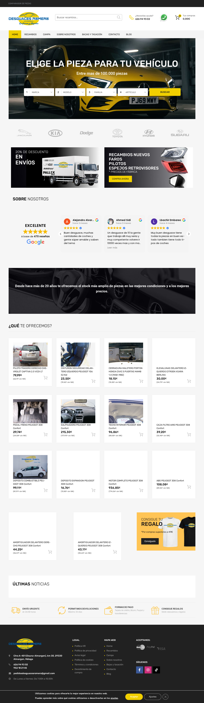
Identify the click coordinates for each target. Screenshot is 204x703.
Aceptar (134, 696)
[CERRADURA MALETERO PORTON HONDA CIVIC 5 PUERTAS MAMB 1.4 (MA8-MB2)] (126, 355)
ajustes (114, 698)
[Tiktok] (156, 669)
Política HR (80, 646)
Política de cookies (84, 660)
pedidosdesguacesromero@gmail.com (34, 673)
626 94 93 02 (142, 19)
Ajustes (153, 696)
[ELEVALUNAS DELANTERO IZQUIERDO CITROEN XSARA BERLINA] (174, 355)
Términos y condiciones (86, 664)
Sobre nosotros (66, 34)
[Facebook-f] (139, 669)
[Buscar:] (88, 17)
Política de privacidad (85, 650)
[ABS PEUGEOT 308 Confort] (174, 467)
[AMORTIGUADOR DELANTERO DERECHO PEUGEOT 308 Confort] (32, 529)
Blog (129, 34)
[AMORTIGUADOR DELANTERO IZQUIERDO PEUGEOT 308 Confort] (97, 529)
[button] (188, 234)
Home (15, 34)
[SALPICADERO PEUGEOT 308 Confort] (78, 411)
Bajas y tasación (92, 34)
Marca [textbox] (35, 92)
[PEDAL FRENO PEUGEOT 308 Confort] (30, 411)
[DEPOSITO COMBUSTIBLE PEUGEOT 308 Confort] (30, 467)
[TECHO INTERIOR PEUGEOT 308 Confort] (126, 411)
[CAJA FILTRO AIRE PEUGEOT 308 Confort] (174, 411)
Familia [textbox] (98, 92)
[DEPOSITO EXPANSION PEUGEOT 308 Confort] (78, 467)
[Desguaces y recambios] (22, 18)
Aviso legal (80, 655)
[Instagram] (148, 669)
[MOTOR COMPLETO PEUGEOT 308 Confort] (126, 467)
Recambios (30, 34)
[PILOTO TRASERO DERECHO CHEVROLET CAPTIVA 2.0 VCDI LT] (30, 355)
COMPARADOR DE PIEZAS (19, 3)
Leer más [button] (112, 247)
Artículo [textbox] (131, 92)
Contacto (114, 34)
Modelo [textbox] (67, 92)
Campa (46, 34)
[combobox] (39, 92)
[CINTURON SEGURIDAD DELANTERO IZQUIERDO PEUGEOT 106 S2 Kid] (78, 354)
